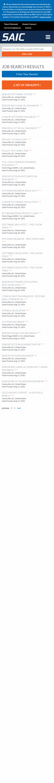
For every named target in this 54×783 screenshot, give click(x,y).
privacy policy (45, 17)
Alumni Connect (29, 24)
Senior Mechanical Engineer (20, 105)
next (19, 408)
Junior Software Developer (19, 202)
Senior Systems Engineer (17, 355)
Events (28, 28)
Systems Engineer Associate (19, 190)
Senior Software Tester (17, 94)
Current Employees (12, 28)
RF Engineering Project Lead (20, 213)
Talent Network (11, 24)
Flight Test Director (15, 150)
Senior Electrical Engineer (19, 128)
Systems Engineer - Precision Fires (23, 238)
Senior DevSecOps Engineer (19, 333)
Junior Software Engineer (19, 116)
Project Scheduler (14, 139)
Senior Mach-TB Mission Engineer (23, 381)
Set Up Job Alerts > (28, 85)
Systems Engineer (13, 321)
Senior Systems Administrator (21, 344)
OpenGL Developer (13, 310)
